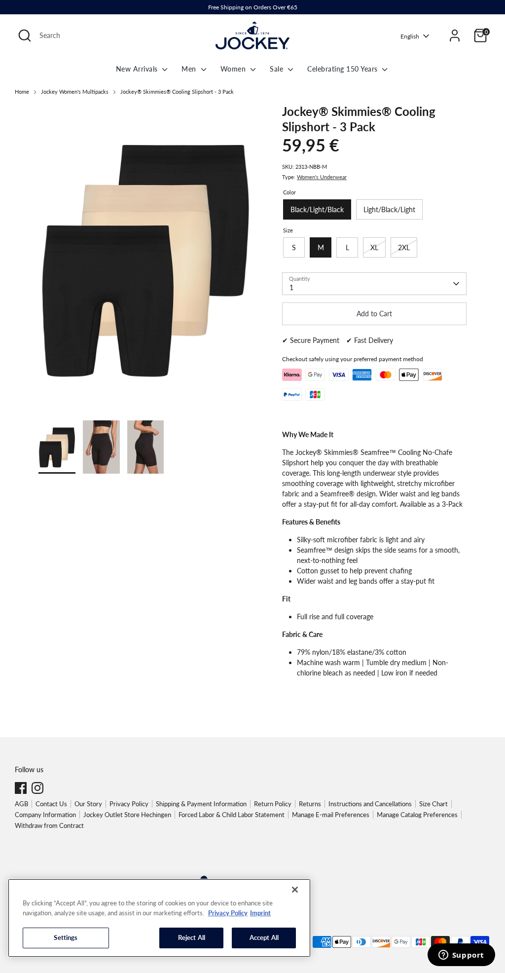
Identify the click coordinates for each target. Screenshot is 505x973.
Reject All (191, 937)
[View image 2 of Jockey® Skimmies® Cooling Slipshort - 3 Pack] (101, 447)
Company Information (45, 815)
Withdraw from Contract (49, 825)
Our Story (88, 804)
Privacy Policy (128, 804)
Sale (278, 69)
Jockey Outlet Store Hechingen (127, 815)
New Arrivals (138, 69)
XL (374, 247)
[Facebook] (21, 788)
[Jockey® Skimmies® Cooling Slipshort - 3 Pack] (145, 258)
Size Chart (433, 804)
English (409, 36)
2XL (404, 247)
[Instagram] (37, 788)
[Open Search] (25, 35)
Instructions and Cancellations (370, 804)
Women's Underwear (322, 177)
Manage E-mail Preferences (330, 815)
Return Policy (272, 804)
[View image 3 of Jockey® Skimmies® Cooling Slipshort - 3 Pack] (145, 447)
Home (22, 92)
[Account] (455, 35)
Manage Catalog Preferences (417, 815)
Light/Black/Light (389, 209)
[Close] (295, 889)
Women (234, 69)
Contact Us (51, 804)
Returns (310, 804)
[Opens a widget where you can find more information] (461, 955)
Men (189, 69)
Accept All (264, 937)
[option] (145, 262)
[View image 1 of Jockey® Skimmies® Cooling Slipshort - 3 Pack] (56, 447)
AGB (21, 804)
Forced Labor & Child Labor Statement (232, 815)
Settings (65, 937)
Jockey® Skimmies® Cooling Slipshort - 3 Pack (177, 92)
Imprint (260, 913)
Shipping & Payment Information (201, 804)
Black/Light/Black (317, 209)
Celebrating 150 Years (343, 69)
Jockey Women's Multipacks (74, 92)
